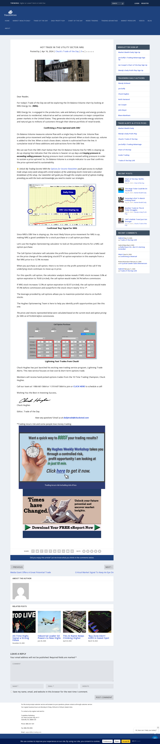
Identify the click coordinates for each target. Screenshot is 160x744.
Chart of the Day (75, 21)
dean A (121, 254)
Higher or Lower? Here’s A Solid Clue (32, 3)
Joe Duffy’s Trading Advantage (129, 144)
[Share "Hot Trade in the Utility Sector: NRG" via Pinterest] (50, 551)
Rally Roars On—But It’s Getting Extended (131, 248)
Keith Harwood (124, 99)
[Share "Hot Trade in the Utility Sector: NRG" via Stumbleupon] (63, 551)
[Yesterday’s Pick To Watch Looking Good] (121, 200)
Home (7, 21)
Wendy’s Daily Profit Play (127, 134)
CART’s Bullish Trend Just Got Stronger (136, 220)
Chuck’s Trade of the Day (128, 139)
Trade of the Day (41, 21)
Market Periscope (128, 21)
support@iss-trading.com (33, 732)
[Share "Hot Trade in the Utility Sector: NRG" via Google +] (42, 551)
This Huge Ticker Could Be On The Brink (136, 190)
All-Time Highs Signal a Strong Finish (21, 638)
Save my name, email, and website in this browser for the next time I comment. (50, 691)
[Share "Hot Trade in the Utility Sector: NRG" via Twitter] (37, 551)
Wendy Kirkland (124, 83)
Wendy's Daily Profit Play (136, 213)
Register (145, 3)
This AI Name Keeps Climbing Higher (73, 636)
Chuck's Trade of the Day (67, 51)
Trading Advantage (109, 21)
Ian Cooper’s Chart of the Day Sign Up (132, 65)
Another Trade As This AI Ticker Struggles (134, 209)
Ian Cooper (122, 105)
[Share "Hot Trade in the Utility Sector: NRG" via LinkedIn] (55, 551)
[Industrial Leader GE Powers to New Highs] (49, 622)
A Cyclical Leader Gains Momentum (133, 263)
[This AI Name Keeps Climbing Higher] (74, 622)
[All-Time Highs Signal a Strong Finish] (24, 622)
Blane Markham (124, 115)
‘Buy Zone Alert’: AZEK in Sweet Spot (98, 636)
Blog (150, 21)
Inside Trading (92, 21)
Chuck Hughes (123, 94)
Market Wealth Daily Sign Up (129, 52)
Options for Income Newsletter (64, 168)
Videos (141, 21)
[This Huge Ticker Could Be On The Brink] (121, 190)
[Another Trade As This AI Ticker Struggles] (121, 209)
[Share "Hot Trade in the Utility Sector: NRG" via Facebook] (33, 551)
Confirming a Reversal (128, 256)
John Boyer (122, 110)
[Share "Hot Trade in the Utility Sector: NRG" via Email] (68, 551)
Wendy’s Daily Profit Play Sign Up (130, 70)
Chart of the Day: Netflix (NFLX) (134, 180)
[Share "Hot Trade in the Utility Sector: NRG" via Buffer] (59, 551)
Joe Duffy (121, 89)
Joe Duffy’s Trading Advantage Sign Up (131, 59)
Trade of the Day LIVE (126, 160)
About (7, 28)
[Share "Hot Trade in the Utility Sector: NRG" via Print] (72, 551)
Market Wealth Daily (21, 21)
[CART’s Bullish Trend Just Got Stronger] (121, 221)
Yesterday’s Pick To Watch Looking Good (135, 199)
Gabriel (121, 238)
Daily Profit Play (58, 21)
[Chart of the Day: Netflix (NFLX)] (121, 180)
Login (137, 3)
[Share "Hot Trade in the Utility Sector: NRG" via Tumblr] (46, 551)
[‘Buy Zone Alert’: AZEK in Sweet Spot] (99, 622)
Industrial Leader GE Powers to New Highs (49, 636)
